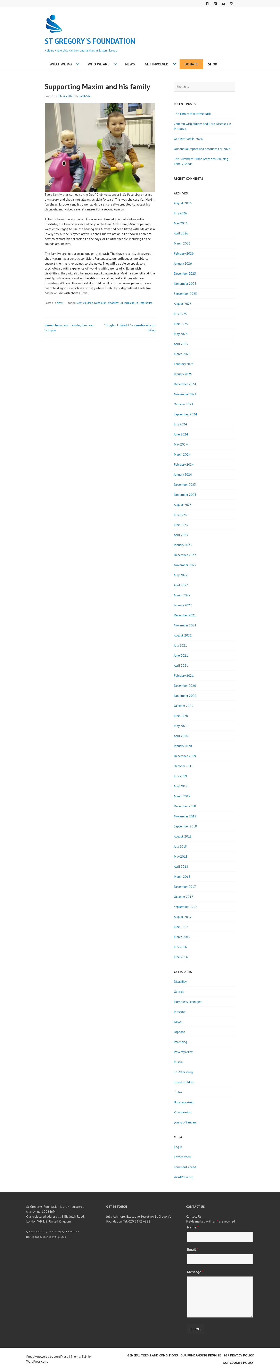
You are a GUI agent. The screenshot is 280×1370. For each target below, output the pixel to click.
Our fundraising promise (200, 1355)
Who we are (98, 64)
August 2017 (183, 917)
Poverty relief (183, 1052)
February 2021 (184, 675)
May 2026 (181, 223)
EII (121, 303)
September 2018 (185, 826)
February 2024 (184, 464)
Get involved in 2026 (188, 139)
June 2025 (181, 324)
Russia (178, 1062)
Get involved (156, 64)
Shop (212, 64)
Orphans (179, 1032)
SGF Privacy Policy (238, 1355)
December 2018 (185, 806)
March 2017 (182, 937)
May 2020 (181, 726)
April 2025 (181, 344)
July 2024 (180, 424)
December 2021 (185, 615)
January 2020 (183, 746)
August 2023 (183, 505)
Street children (184, 1082)
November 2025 (185, 283)
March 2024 (182, 454)
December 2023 (185, 484)
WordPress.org (183, 1177)
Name (193, 1227)
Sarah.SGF (85, 96)
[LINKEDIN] (215, 3)
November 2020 (185, 696)
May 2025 (181, 334)
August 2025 (183, 304)
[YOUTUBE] (223, 3)
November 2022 (185, 565)
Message (195, 1271)
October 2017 (183, 897)
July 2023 (180, 515)
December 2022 (185, 555)
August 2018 (183, 836)
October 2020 (183, 706)
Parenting (180, 1042)
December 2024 (185, 384)
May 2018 (181, 856)
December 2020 (185, 685)
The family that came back (192, 114)
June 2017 (181, 927)
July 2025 (180, 314)
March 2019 (182, 796)
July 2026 (180, 213)
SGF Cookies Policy (238, 1363)
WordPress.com (36, 1361)
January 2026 (183, 263)
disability (113, 303)
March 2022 (182, 595)
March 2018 (182, 876)
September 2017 (185, 907)
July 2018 (180, 846)
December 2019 (185, 756)
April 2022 (181, 585)
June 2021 (181, 655)
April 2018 (181, 866)
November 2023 (185, 494)
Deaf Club (100, 303)
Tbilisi (178, 1092)
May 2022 (181, 575)
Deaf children (84, 303)
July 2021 (180, 645)
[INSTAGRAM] (231, 3)
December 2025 (185, 273)
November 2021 (185, 625)
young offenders (185, 1122)
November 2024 (185, 394)
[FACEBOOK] (207, 3)
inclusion (129, 303)
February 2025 (184, 364)
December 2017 (185, 886)
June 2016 (181, 957)
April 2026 (181, 233)
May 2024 (181, 444)
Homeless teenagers (188, 1002)
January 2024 (183, 474)
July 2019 (180, 776)
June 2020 (181, 716)
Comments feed (185, 1167)
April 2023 (181, 535)
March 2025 (182, 354)
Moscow (180, 1012)
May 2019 (181, 786)
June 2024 (181, 434)
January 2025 (183, 374)
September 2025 (185, 293)
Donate (191, 64)
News (130, 64)
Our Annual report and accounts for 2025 (202, 149)
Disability (180, 981)
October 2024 (183, 404)
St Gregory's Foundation (90, 41)
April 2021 (181, 665)
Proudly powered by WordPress (47, 1356)
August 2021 (183, 635)
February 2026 (184, 253)
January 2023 (183, 545)
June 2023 (181, 525)
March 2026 (182, 243)
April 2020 (181, 736)
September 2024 (185, 414)
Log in (178, 1147)
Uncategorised (183, 1102)
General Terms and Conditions (152, 1355)
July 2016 (180, 947)
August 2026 (183, 203)
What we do (61, 64)
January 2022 (183, 605)
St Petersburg (144, 303)
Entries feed (182, 1157)
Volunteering (182, 1112)
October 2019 (183, 766)
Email (192, 1249)
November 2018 (185, 816)
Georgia (179, 992)
